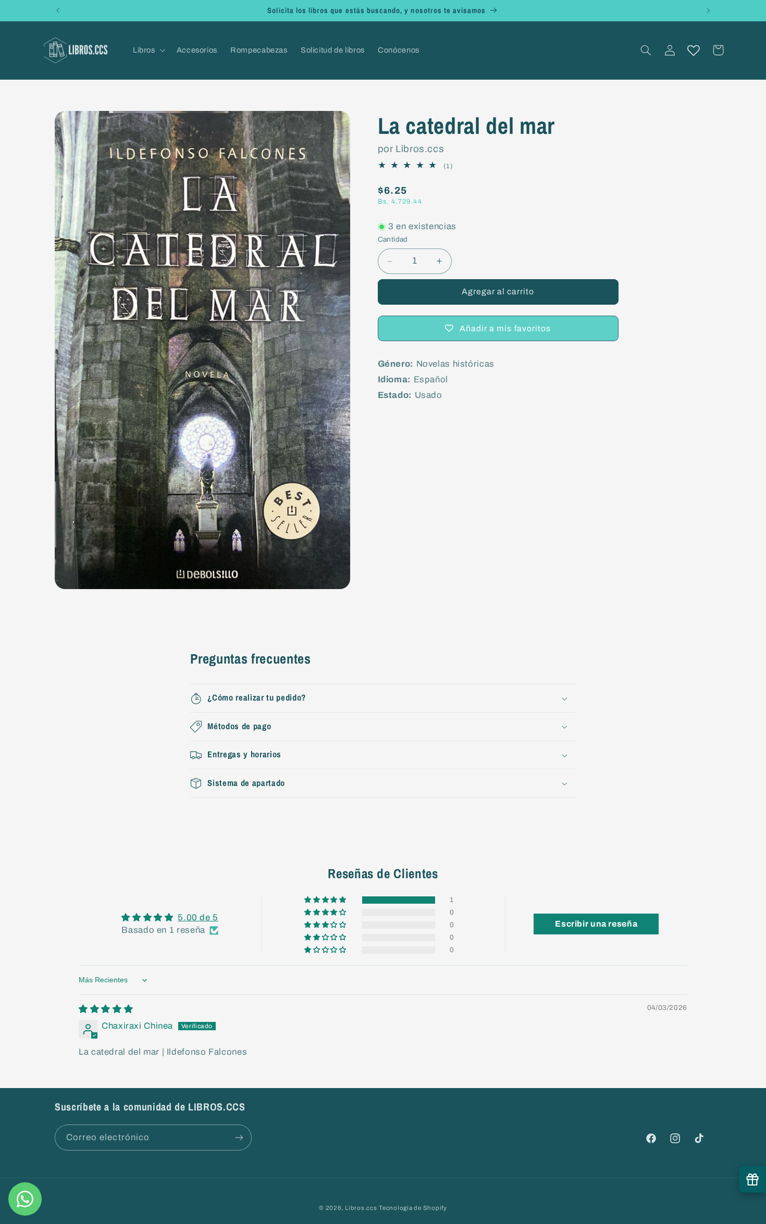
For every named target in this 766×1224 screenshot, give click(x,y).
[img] (106, 1010)
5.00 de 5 (198, 918)
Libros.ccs (361, 1208)
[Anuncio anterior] (57, 10)
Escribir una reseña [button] (596, 923)
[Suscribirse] (239, 1137)
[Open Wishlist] (694, 50)
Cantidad (393, 239)
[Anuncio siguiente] (708, 10)
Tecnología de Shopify (413, 1208)
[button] (148, 50)
